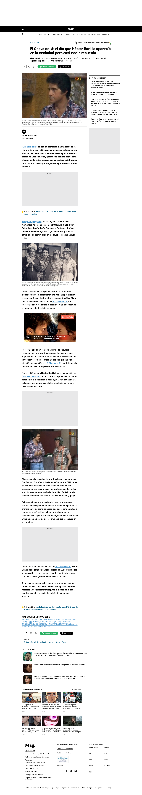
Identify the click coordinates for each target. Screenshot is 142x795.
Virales (91, 766)
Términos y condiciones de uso (67, 744)
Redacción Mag (31, 135)
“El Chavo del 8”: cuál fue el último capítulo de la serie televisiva (45, 620)
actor (51, 642)
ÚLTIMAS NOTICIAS (98, 78)
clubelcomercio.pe (43, 788)
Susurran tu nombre (79, 34)
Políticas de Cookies (64, 753)
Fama (91, 760)
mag (109, 788)
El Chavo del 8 (29, 642)
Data (105, 754)
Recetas (107, 766)
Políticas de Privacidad (65, 749)
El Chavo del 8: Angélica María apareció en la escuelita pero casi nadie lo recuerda (50, 626)
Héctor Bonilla (41, 642)
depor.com (65, 788)
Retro (106, 760)
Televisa (65, 642)
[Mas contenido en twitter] (71, 771)
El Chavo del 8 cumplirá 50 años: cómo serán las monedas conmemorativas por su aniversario (46, 624)
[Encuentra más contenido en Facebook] (24, 66)
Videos (106, 748)
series (58, 642)
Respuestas (93, 748)
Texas (53, 34)
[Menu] (24, 29)
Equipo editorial (30, 751)
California (46, 34)
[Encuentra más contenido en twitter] (29, 66)
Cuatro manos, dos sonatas (104, 34)
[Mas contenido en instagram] (75, 771)
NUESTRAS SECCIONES (96, 744)
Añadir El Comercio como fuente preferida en (93, 43)
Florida (40, 34)
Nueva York (60, 34)
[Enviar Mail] (23, 135)
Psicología (68, 34)
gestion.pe (55, 788)
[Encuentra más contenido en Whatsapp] (33, 66)
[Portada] (30, 749)
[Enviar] (23, 34)
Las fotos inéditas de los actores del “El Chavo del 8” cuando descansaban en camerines (49, 621)
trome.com (75, 788)
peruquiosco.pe (100, 788)
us (90, 754)
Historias (92, 772)
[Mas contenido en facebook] (66, 771)
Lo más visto (29, 650)
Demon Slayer (91, 34)
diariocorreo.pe (87, 788)
